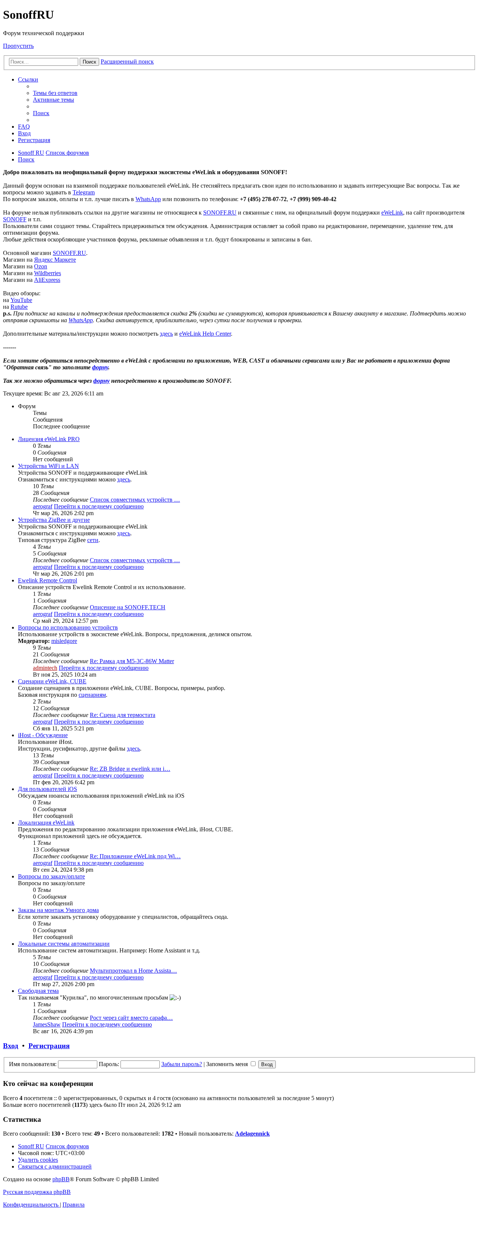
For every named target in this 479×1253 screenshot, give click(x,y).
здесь (166, 333)
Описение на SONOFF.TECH (127, 607)
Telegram (84, 192)
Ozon (40, 266)
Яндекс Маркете (55, 259)
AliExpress (47, 280)
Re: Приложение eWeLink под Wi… (135, 856)
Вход (10, 1046)
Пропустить (18, 46)
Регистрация (49, 1046)
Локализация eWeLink (46, 822)
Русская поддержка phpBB (37, 1192)
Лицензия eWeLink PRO (49, 439)
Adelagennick (252, 1133)
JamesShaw (47, 1024)
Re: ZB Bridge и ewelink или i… (130, 769)
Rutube (19, 307)
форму (100, 367)
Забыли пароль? (181, 1064)
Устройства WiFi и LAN (48, 466)
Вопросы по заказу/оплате (51, 876)
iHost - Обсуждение (43, 735)
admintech (45, 668)
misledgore (64, 641)
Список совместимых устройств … (135, 499)
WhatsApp (148, 199)
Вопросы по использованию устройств (68, 627)
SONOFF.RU (220, 212)
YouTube (21, 300)
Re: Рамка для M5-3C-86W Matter (132, 661)
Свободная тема (38, 991)
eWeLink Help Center (205, 333)
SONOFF (15, 219)
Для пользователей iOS (47, 789)
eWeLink (392, 212)
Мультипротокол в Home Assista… (133, 970)
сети (92, 540)
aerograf (42, 506)
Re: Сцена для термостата (122, 715)
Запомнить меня (227, 1064)
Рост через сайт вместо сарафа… (131, 1018)
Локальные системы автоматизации (64, 943)
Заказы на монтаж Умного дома (58, 910)
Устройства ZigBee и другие (54, 520)
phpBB (61, 1179)
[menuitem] (55, 93)
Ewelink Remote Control (47, 580)
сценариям (92, 695)
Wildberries (47, 273)
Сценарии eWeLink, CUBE (52, 681)
